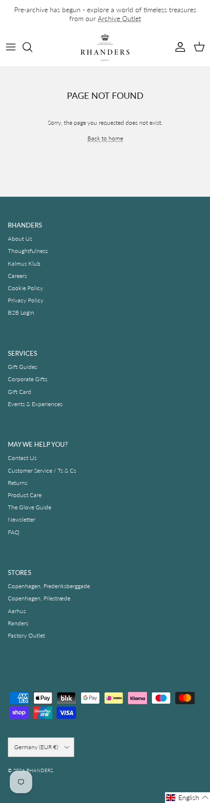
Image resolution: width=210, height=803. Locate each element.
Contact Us (22, 457)
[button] (187, 797)
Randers (18, 623)
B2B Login (21, 312)
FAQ (14, 532)
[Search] (32, 47)
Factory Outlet (26, 635)
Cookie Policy (25, 288)
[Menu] (10, 47)
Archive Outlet (119, 18)
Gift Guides (22, 366)
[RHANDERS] (105, 47)
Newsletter (21, 519)
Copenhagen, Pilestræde (39, 598)
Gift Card (19, 391)
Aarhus (17, 611)
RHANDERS (39, 770)
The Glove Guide (29, 507)
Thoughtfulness (28, 250)
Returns (17, 482)
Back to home (105, 138)
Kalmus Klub (24, 263)
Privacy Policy (25, 300)
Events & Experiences (35, 404)
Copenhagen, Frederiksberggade (49, 586)
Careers (17, 275)
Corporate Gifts (27, 379)
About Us (20, 238)
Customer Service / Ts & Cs (42, 470)
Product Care (25, 495)
